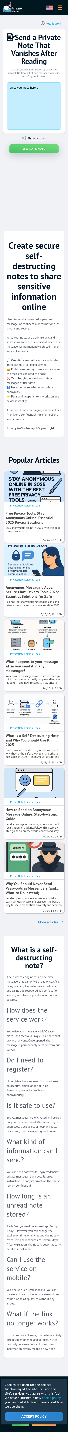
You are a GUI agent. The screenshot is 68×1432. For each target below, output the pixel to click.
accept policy (34, 1416)
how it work (53, 23)
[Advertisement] (34, 190)
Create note (35, 149)
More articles (48, 922)
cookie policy (51, 1398)
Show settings (37, 138)
